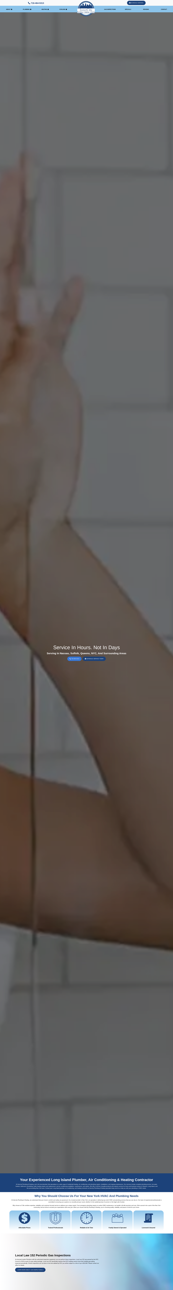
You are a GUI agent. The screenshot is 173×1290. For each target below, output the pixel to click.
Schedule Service (136, 3)
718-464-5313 (37, 3)
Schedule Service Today (95, 658)
